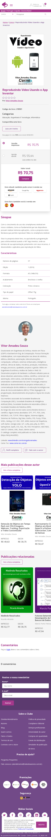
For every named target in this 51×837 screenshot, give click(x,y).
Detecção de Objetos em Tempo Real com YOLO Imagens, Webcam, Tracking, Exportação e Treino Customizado (15, 527)
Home (5, 22)
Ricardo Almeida (7, 619)
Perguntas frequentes (9, 760)
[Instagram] (20, 815)
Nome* (5, 682)
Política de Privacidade (26, 829)
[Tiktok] (28, 815)
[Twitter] (4, 815)
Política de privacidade (37, 719)
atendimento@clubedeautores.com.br (14, 307)
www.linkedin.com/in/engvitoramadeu (22, 440)
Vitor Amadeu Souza (14, 101)
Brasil (3, 11)
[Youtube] (45, 815)
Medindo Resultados (10, 616)
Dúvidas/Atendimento (9, 719)
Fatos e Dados (6, 736)
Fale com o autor (36, 450)
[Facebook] (12, 815)
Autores (4, 723)
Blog (3, 728)
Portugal (9, 11)
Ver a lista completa (11, 470)
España (17, 11)
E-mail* (5, 691)
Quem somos (6, 732)
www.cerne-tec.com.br (18, 443)
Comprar (25, 179)
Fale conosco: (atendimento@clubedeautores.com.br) (21, 764)
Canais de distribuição (36, 740)
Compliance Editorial (36, 723)
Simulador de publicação (37, 746)
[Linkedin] (36, 815)
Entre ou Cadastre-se (37, 5)
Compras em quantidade (37, 736)
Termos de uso (7, 740)
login (8, 649)
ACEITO (41, 825)
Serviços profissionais (36, 728)
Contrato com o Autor (9, 744)
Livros (11, 22)
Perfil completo (12, 450)
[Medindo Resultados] (17, 590)
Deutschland (26, 11)
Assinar (8, 703)
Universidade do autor (36, 732)
